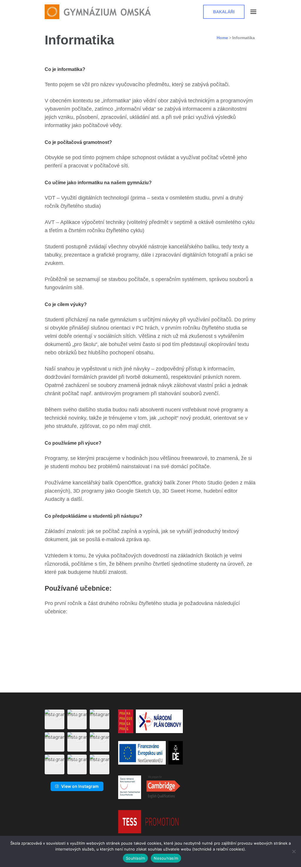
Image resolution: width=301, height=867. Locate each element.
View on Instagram (80, 786)
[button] (54, 719)
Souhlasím (135, 858)
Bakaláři (224, 11)
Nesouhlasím (166, 858)
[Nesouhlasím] (294, 851)
